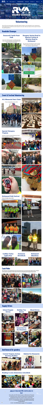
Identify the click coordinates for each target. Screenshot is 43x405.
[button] (41, 1)
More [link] (37, 1)
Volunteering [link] (20, 1)
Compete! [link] (27, 1)
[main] (21, 22)
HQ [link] (7, 1)
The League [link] (12, 1)
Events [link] (32, 1)
